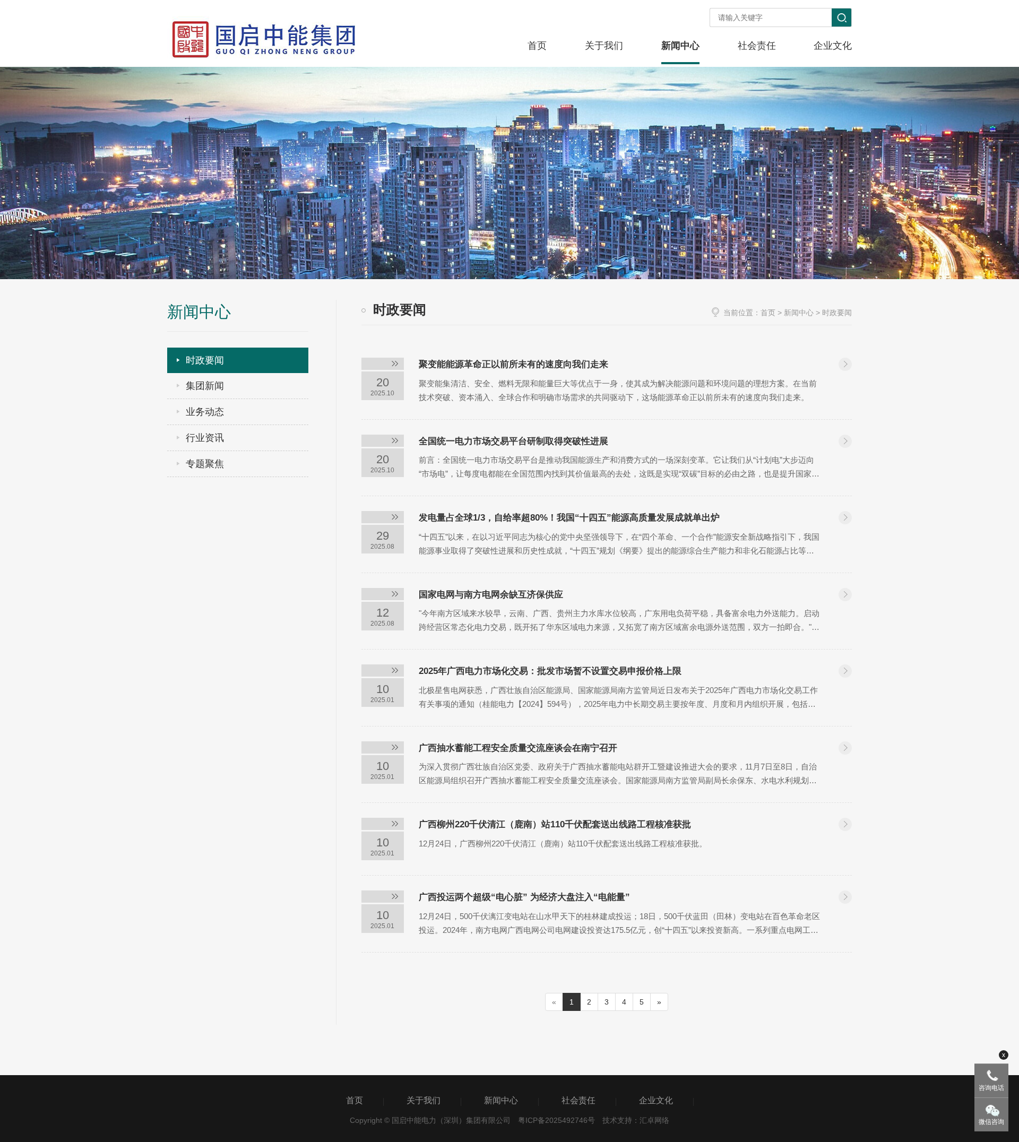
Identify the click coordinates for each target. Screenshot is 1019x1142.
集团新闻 (205, 385)
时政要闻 (205, 360)
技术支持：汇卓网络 (635, 1120)
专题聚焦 (205, 463)
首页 (768, 312)
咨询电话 (991, 1088)
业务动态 (205, 411)
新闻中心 (799, 312)
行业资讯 (205, 437)
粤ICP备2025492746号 (556, 1120)
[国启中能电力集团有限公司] (262, 41)
